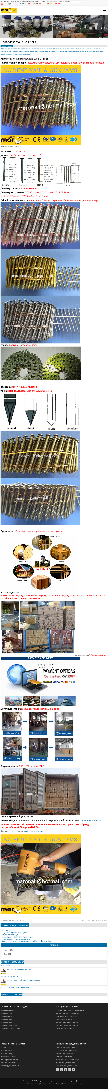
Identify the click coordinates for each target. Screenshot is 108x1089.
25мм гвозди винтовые (65, 1028)
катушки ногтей (6, 1013)
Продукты (43, 1084)
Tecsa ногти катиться (8, 1063)
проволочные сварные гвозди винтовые (18, 54)
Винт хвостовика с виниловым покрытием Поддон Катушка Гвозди (27, 941)
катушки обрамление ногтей (67, 1022)
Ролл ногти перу (7, 1054)
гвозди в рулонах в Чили (10, 1066)
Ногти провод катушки (9, 1060)
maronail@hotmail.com (11, 4)
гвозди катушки (6, 1022)
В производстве (8, 930)
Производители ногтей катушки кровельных (71, 52)
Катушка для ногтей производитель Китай (25, 52)
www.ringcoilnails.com (69, 1066)
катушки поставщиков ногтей (67, 1013)
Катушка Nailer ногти (64, 1019)
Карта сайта (81, 1081)
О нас (37, 1084)
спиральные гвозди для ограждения (70, 1010)
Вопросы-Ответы (55, 1084)
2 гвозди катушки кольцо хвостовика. (41, 49)
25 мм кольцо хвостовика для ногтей (63, 49)
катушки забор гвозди (10, 935)
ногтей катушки (6, 1019)
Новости (7, 950)
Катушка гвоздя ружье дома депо (14, 933)
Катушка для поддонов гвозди (48, 52)
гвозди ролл (5, 1047)
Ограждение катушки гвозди (67, 1025)
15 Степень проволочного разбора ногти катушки (15, 49)
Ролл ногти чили (7, 1051)
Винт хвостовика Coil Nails (12, 920)
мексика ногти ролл (8, 1057)
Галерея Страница (91, 820)
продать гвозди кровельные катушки (16, 939)
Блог (105, 28)
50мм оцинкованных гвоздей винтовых (87, 49)
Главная (30, 1084)
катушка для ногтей (8, 1010)
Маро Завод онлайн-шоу (33, 831)
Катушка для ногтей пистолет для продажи (18, 937)
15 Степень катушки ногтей (66, 1016)
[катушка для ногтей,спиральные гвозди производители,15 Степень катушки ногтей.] (9, 12)
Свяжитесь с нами (76, 1084)
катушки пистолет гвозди (10, 1028)
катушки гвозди (6, 1016)
